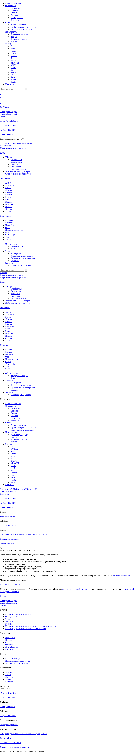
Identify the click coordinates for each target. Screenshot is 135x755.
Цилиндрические (18, 169)
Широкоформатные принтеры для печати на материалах (30, 626)
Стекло (8, 209)
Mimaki (14, 56)
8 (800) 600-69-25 (7, 134)
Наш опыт (15, 8)
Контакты (9, 84)
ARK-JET (15, 63)
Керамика (9, 197)
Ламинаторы (16, 249)
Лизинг (14, 41)
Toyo (13, 75)
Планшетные (16, 159)
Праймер (15, 260)
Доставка (9, 677)
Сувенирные (16, 162)
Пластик (9, 204)
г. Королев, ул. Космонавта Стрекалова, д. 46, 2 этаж (23, 534)
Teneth (13, 53)
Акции (14, 36)
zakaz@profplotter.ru (9, 121)
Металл (8, 202)
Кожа (7, 199)
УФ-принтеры (11, 157)
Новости (14, 10)
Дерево (8, 190)
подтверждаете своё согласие (75, 589)
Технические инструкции (22, 29)
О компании (10, 5)
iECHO (14, 60)
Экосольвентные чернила (22, 256)
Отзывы (14, 15)
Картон (8, 195)
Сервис (8, 22)
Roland (14, 58)
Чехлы (8, 239)
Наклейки (9, 225)
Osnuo (13, 46)
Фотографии (11, 235)
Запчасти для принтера (21, 265)
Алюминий (10, 185)
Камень (8, 192)
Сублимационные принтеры (18, 174)
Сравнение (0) (6, 489)
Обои (7, 227)
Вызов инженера (18, 25)
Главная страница (13, 3)
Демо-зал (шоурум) (19, 34)
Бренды (8, 44)
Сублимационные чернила (23, 258)
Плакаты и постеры (14, 230)
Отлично (4, 596)
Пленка (8, 206)
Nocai (13, 51)
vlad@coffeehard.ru (121, 576)
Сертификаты (17, 17)
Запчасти (9, 263)
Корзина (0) (31, 489)
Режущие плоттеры (19, 246)
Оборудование (11, 244)
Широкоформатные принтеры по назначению (25, 628)
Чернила (9, 251)
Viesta (13, 79)
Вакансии (15, 20)
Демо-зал (9, 672)
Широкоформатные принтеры (13, 148)
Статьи (14, 13)
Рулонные (15, 164)
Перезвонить (6, 146)
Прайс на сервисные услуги (23, 27)
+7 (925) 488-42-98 (8, 130)
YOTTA (14, 48)
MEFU (13, 65)
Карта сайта (5, 738)
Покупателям (11, 32)
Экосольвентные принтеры (17, 171)
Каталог (3, 273)
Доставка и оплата (19, 39)
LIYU (13, 67)
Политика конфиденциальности (14, 747)
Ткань (8, 211)
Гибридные (16, 167)
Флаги (8, 232)
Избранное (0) (19, 489)
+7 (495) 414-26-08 (8, 125)
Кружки (9, 223)
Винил (8, 187)
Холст (8, 237)
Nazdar (14, 72)
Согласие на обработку (10, 743)
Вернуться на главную (10, 585)
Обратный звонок (8, 491)
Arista (13, 82)
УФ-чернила (16, 253)
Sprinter (14, 70)
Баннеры (9, 220)
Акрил (8, 183)
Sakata (13, 77)
